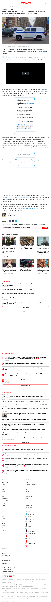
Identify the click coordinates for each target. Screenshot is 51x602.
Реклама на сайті (6, 555)
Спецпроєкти (29, 507)
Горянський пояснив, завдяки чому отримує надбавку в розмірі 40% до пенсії (9, 269)
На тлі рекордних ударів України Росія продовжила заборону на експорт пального (24, 429)
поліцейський (34, 224)
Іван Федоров (42, 224)
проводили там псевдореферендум (29, 208)
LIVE (26, 493)
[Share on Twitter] (13, 221)
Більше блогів (25, 307)
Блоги (27, 489)
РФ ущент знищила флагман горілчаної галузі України (18, 293)
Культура (4, 493)
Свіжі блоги (6, 281)
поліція (8, 224)
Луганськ (4, 530)
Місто (3, 511)
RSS (29, 538)
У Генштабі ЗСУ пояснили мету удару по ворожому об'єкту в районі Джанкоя (27, 247)
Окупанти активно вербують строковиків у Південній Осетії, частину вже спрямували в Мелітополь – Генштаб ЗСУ (9, 249)
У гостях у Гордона (30, 486)
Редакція (4, 553)
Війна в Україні (10, 6)
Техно (3, 496)
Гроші (3, 486)
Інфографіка (4, 503)
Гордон (3, 6)
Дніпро (3, 525)
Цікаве (3, 505)
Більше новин (25, 442)
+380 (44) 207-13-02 (9, 569)
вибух (4, 224)
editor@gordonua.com (9, 571)
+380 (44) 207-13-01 (9, 567)
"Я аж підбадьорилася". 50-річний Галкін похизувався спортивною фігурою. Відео (44, 269)
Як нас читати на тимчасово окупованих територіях (7, 562)
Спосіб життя (5, 498)
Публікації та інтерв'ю (31, 484)
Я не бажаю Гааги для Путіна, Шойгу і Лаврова (17, 289)
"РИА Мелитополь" (8, 57)
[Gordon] (25, 3)
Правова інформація (6, 557)
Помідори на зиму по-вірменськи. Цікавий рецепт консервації (21, 454)
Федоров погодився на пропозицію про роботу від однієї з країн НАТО (24, 363)
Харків (3, 523)
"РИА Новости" (17, 160)
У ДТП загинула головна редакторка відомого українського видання (26, 269)
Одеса (3, 518)
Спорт (3, 491)
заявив (43, 89)
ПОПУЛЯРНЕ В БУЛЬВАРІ (9, 445)
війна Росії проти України (24, 224)
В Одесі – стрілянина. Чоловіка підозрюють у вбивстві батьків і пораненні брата (23, 401)
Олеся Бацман (31, 531)
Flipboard (30, 536)
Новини (3, 479)
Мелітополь (14, 224)
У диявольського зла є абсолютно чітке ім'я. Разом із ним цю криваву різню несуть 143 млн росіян (26, 414)
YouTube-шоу (29, 505)
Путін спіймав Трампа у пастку (12, 297)
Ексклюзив (28, 496)
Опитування (28, 503)
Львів (3, 516)
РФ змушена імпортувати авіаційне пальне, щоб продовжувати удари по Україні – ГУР (24, 405)
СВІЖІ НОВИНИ (6, 392)
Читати (45, 227)
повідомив (42, 51)
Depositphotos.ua (20, 584)
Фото (27, 498)
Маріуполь (4, 527)
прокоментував (13, 149)
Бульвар (5, 256)
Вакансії (4, 551)
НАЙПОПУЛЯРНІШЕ (8, 353)
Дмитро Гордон (31, 514)
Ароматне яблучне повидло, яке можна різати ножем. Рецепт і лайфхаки (24, 449)
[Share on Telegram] (16, 221)
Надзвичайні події (6, 500)
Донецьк (4, 520)
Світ (3, 489)
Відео (27, 500)
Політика (4, 484)
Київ (3, 514)
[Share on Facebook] (10, 221)
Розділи (27, 479)
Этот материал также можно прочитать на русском (30, 15)
